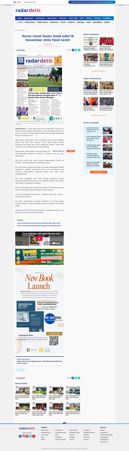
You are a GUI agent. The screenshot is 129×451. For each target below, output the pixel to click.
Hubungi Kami (104, 439)
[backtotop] (64, 424)
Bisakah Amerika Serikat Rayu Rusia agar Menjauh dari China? (91, 108)
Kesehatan (63, 18)
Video (21, 22)
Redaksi (102, 430)
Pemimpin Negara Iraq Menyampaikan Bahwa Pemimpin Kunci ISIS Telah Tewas (106, 108)
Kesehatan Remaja (89, 432)
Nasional (89, 18)
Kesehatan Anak (45, 432)
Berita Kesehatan (91, 34)
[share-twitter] (76, 50)
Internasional (40, 18)
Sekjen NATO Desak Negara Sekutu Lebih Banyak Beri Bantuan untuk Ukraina (39, 362)
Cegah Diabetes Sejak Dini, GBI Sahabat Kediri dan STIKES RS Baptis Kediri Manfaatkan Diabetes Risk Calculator (94, 146)
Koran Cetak (73, 18)
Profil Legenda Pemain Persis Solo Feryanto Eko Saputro (94, 138)
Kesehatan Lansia (74, 432)
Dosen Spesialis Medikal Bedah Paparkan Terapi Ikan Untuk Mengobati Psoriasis (106, 64)
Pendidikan (107, 18)
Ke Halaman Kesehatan (98, 71)
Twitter (31, 438)
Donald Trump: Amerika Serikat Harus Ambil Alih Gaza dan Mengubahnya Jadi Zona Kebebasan (90, 92)
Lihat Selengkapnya (98, 172)
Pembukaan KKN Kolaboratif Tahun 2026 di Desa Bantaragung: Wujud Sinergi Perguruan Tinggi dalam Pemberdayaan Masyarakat (93, 2)
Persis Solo (87, 437)
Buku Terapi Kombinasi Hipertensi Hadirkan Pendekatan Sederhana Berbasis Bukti (90, 48)
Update (71, 151)
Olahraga (97, 18)
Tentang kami (104, 437)
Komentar (22, 50)
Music (82, 18)
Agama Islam (28, 18)
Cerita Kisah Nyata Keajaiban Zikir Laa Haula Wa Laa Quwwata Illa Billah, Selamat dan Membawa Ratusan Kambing (93, 129)
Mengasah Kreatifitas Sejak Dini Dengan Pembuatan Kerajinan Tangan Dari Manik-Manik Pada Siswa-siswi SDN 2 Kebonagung (94, 164)
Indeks (19, 18)
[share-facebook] (73, 50)
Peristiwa (72, 437)
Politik (107, 22)
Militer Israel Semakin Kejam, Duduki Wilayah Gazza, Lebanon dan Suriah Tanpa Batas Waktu (106, 92)
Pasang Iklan (104, 432)
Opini (89, 22)
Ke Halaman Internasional (98, 115)
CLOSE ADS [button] (7, 4)
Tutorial (71, 439)
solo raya (86, 439)
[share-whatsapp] (79, 50)
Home (19, 2)
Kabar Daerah (52, 18)
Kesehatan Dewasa (60, 432)
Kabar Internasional (92, 79)
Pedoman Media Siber (106, 435)
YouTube (35, 438)
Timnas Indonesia (60, 439)
